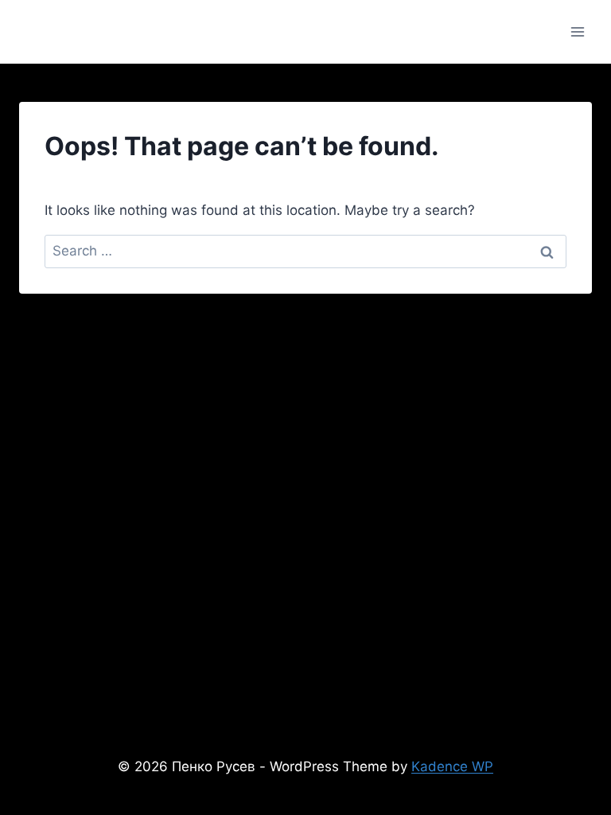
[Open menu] (577, 31)
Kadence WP (452, 766)
